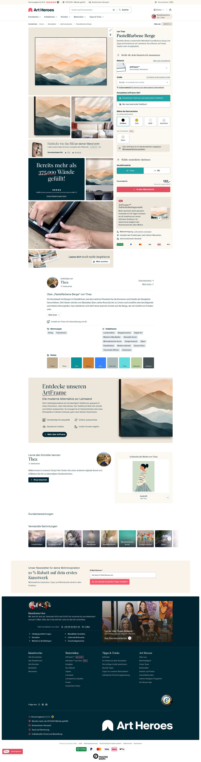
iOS (68, 152)
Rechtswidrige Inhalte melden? (110, 743)
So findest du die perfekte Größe (158, 77)
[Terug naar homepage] (41, 10)
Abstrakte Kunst (130, 337)
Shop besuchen (145, 280)
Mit (158, 170)
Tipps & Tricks (95, 17)
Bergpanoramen (124, 333)
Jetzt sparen (12, 751)
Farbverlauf (126, 350)
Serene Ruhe (139, 346)
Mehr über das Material (161, 61)
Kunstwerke (33, 17)
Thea (123, 31)
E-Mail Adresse (96, 570)
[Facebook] (46, 704)
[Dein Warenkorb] (170, 10)
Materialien (78, 17)
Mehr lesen (147, 284)
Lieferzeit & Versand (76, 637)
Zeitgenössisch (131, 341)
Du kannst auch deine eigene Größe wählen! (141, 87)
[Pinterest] (43, 704)
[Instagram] (39, 704)
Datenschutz (127, 743)
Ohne (132, 170)
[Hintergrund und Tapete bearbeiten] (110, 35)
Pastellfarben (108, 346)
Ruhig (50, 333)
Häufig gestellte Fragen (41, 634)
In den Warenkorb (145, 189)
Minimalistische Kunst (112, 341)
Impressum (138, 743)
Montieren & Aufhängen (41, 641)
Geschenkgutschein (76, 641)
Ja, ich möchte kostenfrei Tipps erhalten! (110, 582)
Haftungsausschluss (91, 743)
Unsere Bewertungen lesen (56, 196)
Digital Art (138, 333)
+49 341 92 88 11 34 (72, 627)
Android (78, 152)
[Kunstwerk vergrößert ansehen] (110, 30)
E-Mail (162, 17)
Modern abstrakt (124, 346)
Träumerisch (61, 333)
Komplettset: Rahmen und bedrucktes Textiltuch (142, 98)
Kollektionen (49, 17)
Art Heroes (145, 652)
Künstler (64, 17)
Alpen (143, 341)
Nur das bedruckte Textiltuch (134, 104)
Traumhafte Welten (111, 350)
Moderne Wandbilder (111, 337)
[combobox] (90, 10)
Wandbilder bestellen (76, 634)
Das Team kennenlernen (116, 638)
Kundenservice (163, 15)
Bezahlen (36, 637)
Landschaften (109, 333)
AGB (80, 743)
